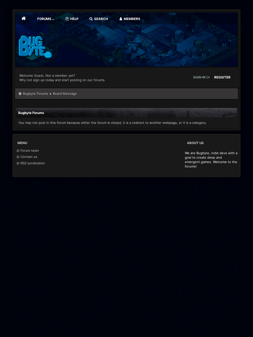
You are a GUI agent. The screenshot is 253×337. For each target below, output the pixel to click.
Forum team (29, 150)
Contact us (28, 157)
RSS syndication (32, 163)
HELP (73, 19)
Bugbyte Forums (35, 93)
